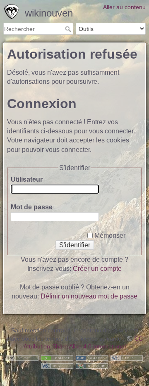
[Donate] (57, 357)
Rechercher (69, 29)
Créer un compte (97, 268)
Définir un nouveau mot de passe (89, 296)
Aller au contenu (124, 7)
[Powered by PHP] (91, 357)
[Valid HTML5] (126, 357)
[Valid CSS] (57, 365)
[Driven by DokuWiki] (91, 365)
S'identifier (74, 245)
